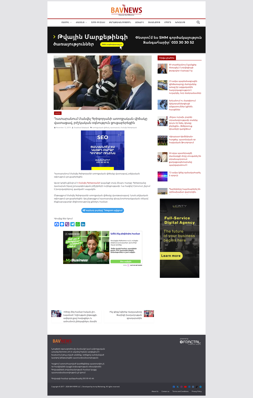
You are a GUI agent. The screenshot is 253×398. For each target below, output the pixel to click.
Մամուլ (65, 22)
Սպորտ (167, 22)
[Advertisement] (102, 287)
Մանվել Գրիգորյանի (89, 182)
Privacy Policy (197, 391)
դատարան (115, 127)
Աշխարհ (139, 22)
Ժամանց (80, 22)
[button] (70, 22)
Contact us (165, 391)
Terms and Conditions (180, 391)
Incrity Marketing (99, 386)
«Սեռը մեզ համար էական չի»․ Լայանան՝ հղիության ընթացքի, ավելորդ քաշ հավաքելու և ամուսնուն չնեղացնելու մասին (80, 316)
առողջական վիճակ (101, 127)
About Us (155, 391)
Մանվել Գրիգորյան (129, 127)
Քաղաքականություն (120, 22)
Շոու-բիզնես (98, 22)
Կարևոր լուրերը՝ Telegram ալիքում (103, 210)
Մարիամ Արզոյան (81, 127)
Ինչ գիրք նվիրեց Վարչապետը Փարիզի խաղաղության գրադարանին (126, 314)
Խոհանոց (180, 22)
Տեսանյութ (154, 22)
